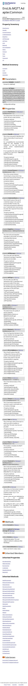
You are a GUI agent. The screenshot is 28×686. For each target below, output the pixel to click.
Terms (9, 684)
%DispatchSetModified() (8, 597)
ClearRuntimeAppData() (8, 636)
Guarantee (14, 684)
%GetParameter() (7, 606)
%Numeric (17, 398)
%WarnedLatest (6, 563)
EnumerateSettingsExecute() (9, 644)
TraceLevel (5, 58)
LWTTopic (5, 41)
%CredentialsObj (7, 561)
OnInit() (4, 73)
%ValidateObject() (7, 629)
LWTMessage (6, 39)
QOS (4, 43)
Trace (4, 56)
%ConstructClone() (7, 587)
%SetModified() (6, 627)
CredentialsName (7, 34)
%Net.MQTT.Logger (14, 20)
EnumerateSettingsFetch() (9, 647)
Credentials (5, 568)
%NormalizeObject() (7, 614)
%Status (16, 525)
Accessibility (21, 684)
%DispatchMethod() (7, 595)
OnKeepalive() (6, 651)
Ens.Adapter (6, 20)
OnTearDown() (6, 653)
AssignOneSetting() (7, 632)
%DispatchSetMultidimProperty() (11, 599)
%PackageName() (7, 621)
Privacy (5, 684)
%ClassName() (6, 584)
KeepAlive (5, 36)
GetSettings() (6, 649)
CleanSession (6, 28)
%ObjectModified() (7, 617)
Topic (4, 54)
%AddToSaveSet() (7, 580)
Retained (5, 45)
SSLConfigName (6, 47)
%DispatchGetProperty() (8, 593)
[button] (4, 79)
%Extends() (5, 604)
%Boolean (19, 112)
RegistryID (5, 572)
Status (4, 49)
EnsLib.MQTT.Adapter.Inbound (10, 660)
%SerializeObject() (7, 625)
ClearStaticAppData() (8, 638)
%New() (4, 612)
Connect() (5, 68)
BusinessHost (6, 565)
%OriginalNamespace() (8, 619)
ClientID (4, 30)
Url (3, 60)
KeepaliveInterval (7, 570)
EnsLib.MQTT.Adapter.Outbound (10, 662)
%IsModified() (6, 610)
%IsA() (4, 608)
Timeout (5, 51)
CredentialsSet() (6, 640)
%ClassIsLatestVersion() (8, 582)
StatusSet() (5, 75)
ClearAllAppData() (7, 634)
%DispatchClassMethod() (9, 589)
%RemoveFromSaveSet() (9, 623)
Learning (23, 3)
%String (16, 134)
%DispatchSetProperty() (8, 602)
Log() (4, 70)
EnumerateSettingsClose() (9, 642)
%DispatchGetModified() (9, 591)
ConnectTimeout (7, 32)
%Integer (21, 170)
